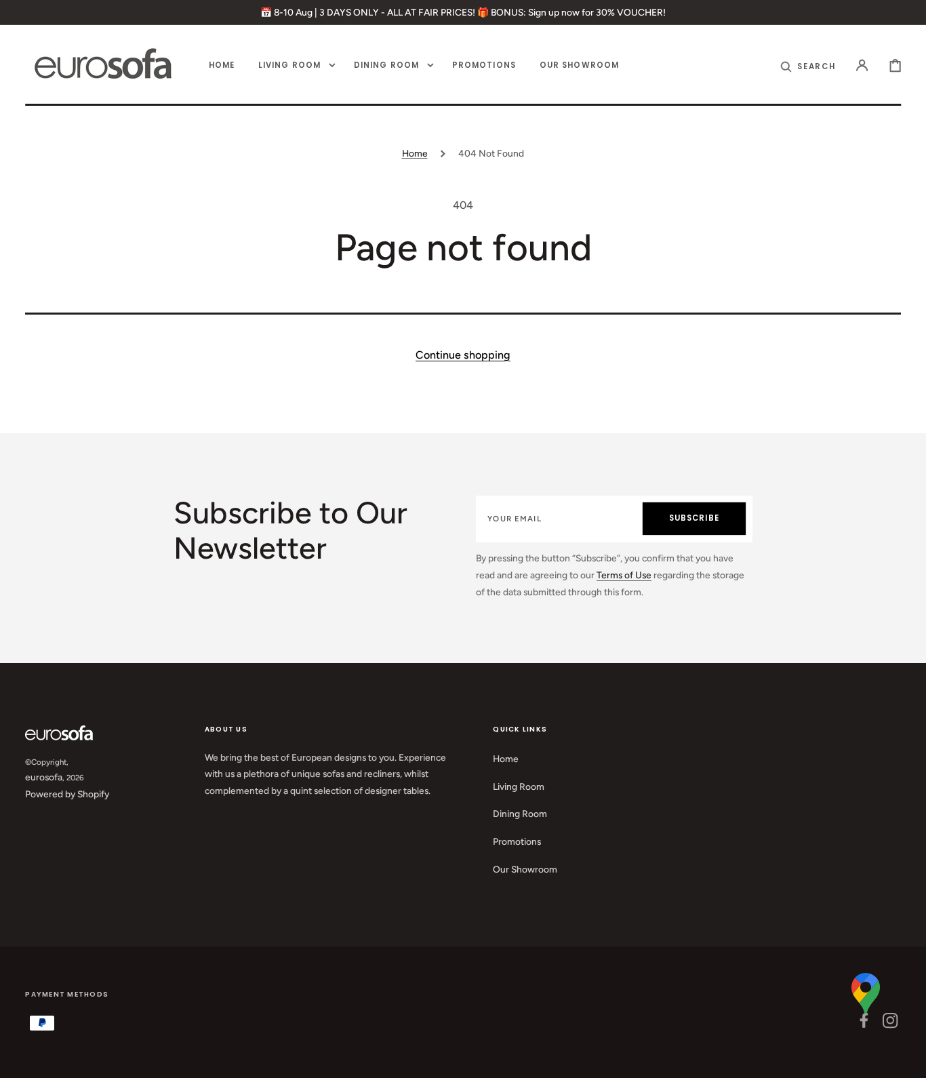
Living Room (518, 786)
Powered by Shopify (67, 793)
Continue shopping (463, 354)
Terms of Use (624, 575)
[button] (862, 66)
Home (415, 153)
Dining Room (520, 813)
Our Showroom (525, 869)
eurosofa (43, 777)
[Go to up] (906, 1058)
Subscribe (694, 518)
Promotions (517, 841)
